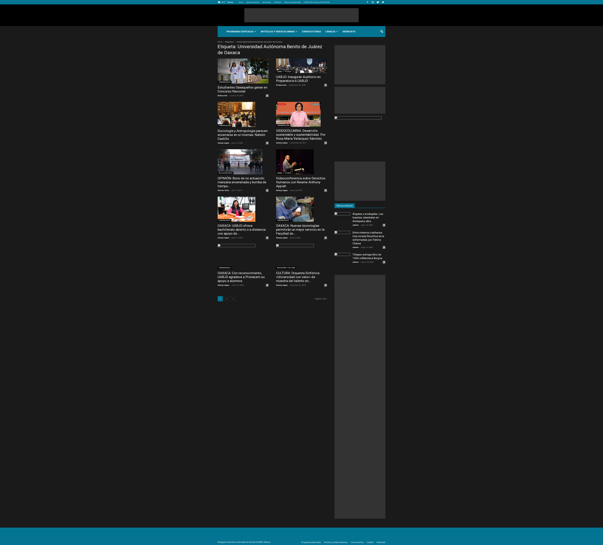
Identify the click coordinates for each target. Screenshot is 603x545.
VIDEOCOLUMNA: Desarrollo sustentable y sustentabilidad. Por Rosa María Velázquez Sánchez (301, 134)
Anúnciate (266, 2)
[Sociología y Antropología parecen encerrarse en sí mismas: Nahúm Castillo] (243, 114)
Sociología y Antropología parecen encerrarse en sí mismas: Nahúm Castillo (243, 135)
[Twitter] (377, 2)
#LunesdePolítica (225, 173)
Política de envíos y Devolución (317, 2)
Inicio (241, 2)
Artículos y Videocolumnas (278, 31)
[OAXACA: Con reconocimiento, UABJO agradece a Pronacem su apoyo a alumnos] (243, 256)
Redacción (222, 95)
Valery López (223, 143)
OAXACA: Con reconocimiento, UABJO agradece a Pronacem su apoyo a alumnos (241, 277)
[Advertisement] (301, 15)
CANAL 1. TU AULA (284, 71)
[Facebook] (367, 2)
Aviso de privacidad (292, 2)
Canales (330, 31)
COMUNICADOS (225, 82)
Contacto (277, 2)
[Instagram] (372, 2)
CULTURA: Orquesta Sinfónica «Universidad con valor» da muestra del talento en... (297, 277)
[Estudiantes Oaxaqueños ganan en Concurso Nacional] (243, 71)
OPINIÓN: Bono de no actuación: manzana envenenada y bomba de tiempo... (242, 182)
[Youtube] (383, 2)
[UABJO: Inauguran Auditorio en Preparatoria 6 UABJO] (301, 66)
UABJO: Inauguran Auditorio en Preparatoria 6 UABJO (298, 79)
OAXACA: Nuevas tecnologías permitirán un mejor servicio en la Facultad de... (300, 229)
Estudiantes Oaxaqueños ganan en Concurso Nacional (242, 89)
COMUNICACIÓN (225, 125)
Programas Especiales (240, 31)
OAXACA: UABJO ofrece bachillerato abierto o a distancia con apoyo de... (242, 229)
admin (356, 225)
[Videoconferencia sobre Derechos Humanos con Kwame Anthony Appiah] (301, 161)
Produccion (281, 85)
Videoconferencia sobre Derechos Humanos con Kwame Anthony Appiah (300, 182)
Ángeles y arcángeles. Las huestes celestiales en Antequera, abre (368, 217)
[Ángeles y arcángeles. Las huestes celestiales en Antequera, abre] (342, 220)
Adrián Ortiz (223, 190)
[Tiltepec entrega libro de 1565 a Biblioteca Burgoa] (342, 260)
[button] (381, 31)
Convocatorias (311, 31)
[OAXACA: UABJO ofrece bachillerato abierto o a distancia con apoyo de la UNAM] (243, 209)
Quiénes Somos (252, 2)
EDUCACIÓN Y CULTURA (286, 268)
